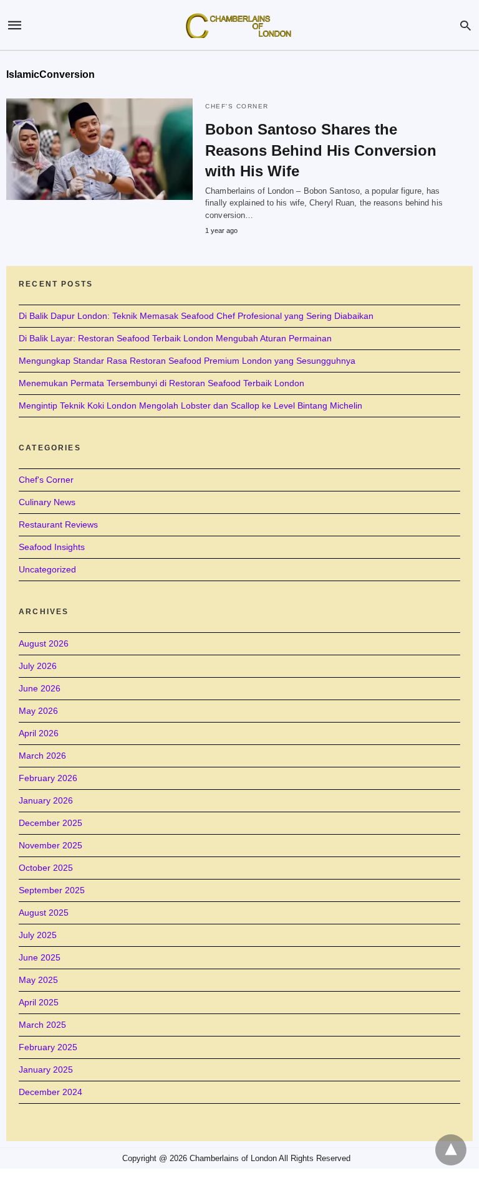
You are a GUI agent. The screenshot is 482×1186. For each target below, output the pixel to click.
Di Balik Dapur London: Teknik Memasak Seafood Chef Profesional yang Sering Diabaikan (196, 316)
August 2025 (44, 913)
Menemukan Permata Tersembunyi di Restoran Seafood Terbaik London (161, 383)
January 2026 (46, 800)
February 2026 (48, 778)
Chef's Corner (237, 106)
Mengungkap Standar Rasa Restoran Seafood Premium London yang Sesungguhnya (187, 361)
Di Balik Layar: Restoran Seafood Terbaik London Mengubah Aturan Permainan (175, 338)
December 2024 (50, 1092)
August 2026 (44, 643)
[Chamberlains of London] (239, 25)
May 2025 (38, 980)
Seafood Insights (52, 547)
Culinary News (47, 502)
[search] (465, 25)
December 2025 (50, 823)
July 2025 (38, 935)
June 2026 (39, 688)
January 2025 (46, 1070)
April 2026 (39, 733)
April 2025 (39, 1002)
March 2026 (42, 756)
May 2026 (38, 711)
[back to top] (450, 1149)
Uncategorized (47, 569)
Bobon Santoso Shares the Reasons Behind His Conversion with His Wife (320, 150)
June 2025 (39, 957)
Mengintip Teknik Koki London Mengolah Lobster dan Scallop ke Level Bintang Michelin (190, 405)
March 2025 (42, 1025)
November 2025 (50, 845)
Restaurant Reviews (58, 524)
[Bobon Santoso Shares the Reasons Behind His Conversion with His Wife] (99, 149)
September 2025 (52, 890)
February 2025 (48, 1047)
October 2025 (46, 868)
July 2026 (38, 666)
